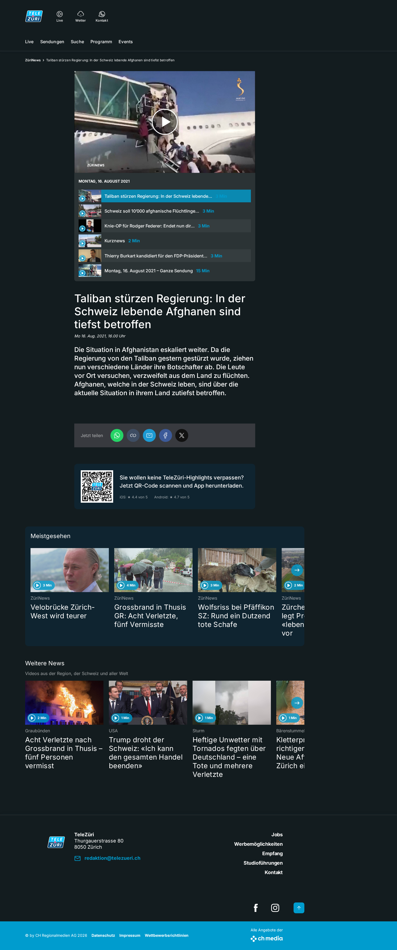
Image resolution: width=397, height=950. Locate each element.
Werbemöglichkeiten (258, 844)
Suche (77, 41)
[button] (133, 435)
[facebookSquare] (255, 907)
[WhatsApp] (116, 435)
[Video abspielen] (164, 122)
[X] (181, 435)
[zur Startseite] (34, 16)
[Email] (149, 435)
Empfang (272, 853)
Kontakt (274, 872)
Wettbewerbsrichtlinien (167, 935)
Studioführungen (263, 863)
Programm (101, 41)
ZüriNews (33, 60)
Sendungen (52, 41)
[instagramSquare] (275, 907)
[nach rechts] (297, 570)
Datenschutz (103, 935)
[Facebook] (165, 435)
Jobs (277, 834)
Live (29, 41)
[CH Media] (267, 937)
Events (126, 41)
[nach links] (32, 570)
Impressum (129, 935)
